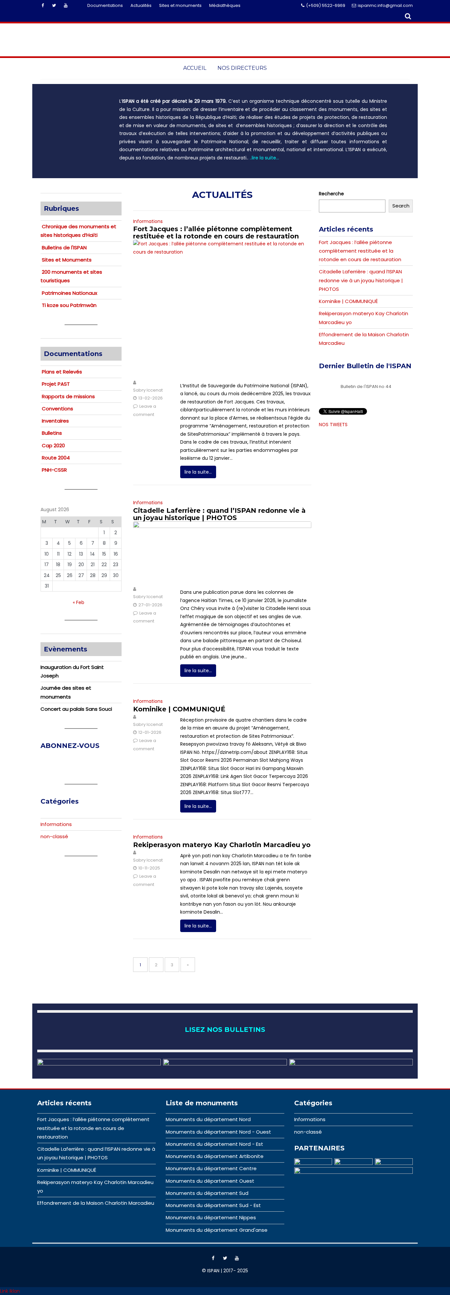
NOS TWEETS (333, 424)
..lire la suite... (264, 157)
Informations (148, 221)
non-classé (54, 836)
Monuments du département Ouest (210, 1180)
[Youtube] (65, 5)
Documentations (105, 5)
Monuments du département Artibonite (215, 1156)
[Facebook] (42, 5)
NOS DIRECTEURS (242, 68)
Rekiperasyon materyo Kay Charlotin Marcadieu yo (222, 845)
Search (400, 205)
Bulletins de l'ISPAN (64, 247)
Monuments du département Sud (207, 1193)
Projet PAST (56, 383)
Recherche (331, 193)
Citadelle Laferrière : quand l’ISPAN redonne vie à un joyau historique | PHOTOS (219, 514)
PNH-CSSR (54, 469)
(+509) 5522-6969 (325, 5)
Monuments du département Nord (208, 1119)
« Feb (78, 602)
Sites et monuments (180, 5)
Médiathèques (224, 5)
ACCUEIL (194, 68)
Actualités (141, 5)
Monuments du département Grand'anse (216, 1229)
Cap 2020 (53, 445)
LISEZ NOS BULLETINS (225, 1029)
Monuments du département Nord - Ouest (218, 1131)
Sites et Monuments (67, 259)
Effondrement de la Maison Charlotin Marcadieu (95, 1202)
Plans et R (54, 371)
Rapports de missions (68, 396)
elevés (74, 371)
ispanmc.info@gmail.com (385, 5)
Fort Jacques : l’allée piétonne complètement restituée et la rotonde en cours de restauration (216, 232)
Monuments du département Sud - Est (213, 1205)
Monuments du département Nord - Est (214, 1144)
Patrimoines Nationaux (69, 292)
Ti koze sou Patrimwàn (69, 305)
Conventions (57, 408)
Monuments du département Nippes (211, 1217)
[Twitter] (54, 5)
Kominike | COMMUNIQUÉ (179, 709)
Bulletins (52, 432)
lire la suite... (198, 472)
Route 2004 (56, 457)
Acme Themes (241, 1282)
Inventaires (55, 420)
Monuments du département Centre (211, 1168)
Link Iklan (10, 1291)
